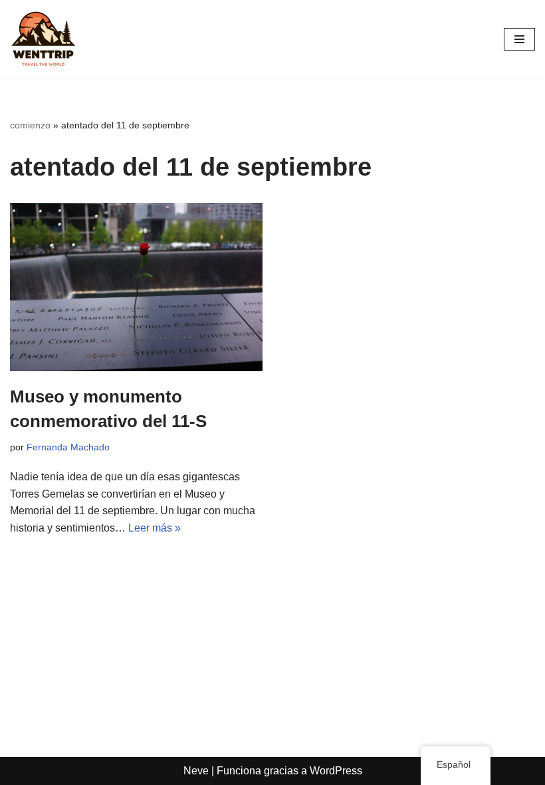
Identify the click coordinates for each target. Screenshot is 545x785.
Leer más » (154, 528)
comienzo (30, 125)
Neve (196, 770)
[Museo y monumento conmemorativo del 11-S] (136, 287)
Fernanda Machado (68, 447)
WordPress (336, 770)
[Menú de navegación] (519, 39)
